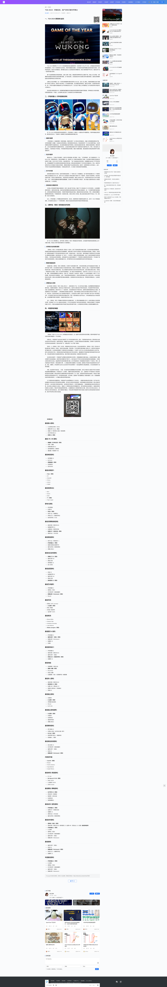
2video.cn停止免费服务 (114, 101)
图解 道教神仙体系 (50, 944)
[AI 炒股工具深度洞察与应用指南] (105, 44)
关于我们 (144, 2)
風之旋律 (47, 13)
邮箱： (66, 966)
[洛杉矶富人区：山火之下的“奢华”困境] (112, 15)
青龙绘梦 (106, 2)
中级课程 (58, 980)
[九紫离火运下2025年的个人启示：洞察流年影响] (105, 25)
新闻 (66, 933)
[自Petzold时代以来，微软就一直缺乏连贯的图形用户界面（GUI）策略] (105, 91)
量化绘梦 (89, 2)
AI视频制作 (69, 980)
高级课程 (63, 980)
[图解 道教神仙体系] (53, 937)
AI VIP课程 (137, 2)
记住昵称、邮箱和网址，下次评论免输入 (54, 969)
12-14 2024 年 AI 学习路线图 (116, 67)
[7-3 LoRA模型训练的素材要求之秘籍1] (105, 62)
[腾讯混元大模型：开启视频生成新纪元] (105, 56)
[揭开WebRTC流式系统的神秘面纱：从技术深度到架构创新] (72, 915)
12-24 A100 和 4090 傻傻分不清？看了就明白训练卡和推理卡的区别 (115, 31)
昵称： (48, 966)
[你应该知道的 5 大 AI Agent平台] (105, 75)
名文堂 (66, 911)
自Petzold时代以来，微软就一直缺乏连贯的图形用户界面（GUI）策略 (116, 91)
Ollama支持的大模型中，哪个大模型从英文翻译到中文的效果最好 (116, 37)
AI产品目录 (117, 2)
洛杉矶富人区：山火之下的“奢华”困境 (110, 19)
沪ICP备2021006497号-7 (76, 982)
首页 (46, 7)
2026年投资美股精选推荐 (89, 922)
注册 (157, 2)
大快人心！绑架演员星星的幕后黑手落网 (112, 192)
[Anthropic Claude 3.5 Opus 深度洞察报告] (105, 50)
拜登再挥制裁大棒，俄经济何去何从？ (112, 182)
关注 (92, 893)
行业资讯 (123, 2)
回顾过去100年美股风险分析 (115, 132)
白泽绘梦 (112, 2)
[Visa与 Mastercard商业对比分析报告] (72, 937)
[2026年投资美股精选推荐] (91, 915)
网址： (84, 966)
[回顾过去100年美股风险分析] (105, 134)
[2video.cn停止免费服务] (105, 103)
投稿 (162, 2)
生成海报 (50, 985)
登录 (154, 2)
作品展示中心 (76, 980)
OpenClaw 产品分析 (51, 922)
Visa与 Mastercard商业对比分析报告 (72, 945)
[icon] (116, 981)
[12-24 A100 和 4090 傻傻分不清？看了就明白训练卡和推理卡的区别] (105, 31)
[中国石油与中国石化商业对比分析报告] (91, 937)
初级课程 (52, 980)
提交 (97, 969)
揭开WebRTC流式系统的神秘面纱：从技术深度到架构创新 (72, 923)
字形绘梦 (100, 2)
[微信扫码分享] (53, 985)
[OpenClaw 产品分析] (53, 915)
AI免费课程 (130, 2)
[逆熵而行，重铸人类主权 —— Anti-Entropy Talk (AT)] (105, 85)
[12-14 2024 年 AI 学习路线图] (105, 69)
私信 (98, 893)
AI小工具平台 (89, 980)
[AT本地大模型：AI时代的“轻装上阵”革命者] (105, 121)
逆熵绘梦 (94, 2)
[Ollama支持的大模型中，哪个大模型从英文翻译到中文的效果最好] (105, 38)
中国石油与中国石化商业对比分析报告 (90, 945)
